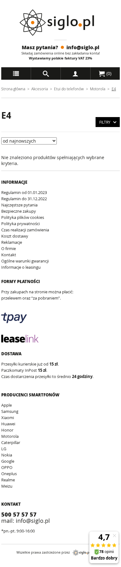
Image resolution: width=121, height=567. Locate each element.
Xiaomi (7, 417)
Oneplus (9, 473)
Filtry (104, 122)
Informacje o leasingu (21, 267)
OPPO (6, 467)
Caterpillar (10, 442)
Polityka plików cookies (22, 217)
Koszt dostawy (14, 236)
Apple (6, 405)
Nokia (6, 455)
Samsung (9, 411)
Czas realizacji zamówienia (25, 230)
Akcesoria (39, 88)
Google (7, 461)
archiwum (10, 564)
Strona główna (13, 88)
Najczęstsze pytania (19, 205)
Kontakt (8, 255)
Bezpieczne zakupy (18, 211)
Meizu (6, 486)
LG (3, 448)
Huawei (8, 424)
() (108, 73)
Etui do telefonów (69, 88)
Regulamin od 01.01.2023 (24, 192)
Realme (8, 480)
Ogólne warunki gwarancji (25, 261)
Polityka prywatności (20, 223)
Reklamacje (11, 242)
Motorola (97, 88)
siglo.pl (81, 553)
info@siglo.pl (82, 47)
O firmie (8, 248)
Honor (7, 430)
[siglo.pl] (61, 22)
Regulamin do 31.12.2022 (24, 198)
